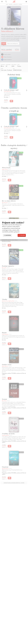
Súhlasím (22, 235)
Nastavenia (8, 235)
